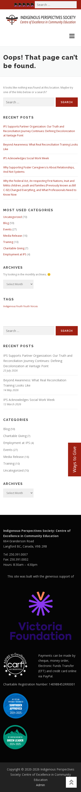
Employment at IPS (14, 254)
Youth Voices (30, 306)
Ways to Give (74, 459)
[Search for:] (56, 4)
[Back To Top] (71, 782)
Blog (6, 223)
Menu (71, 30)
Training (8, 242)
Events (7, 229)
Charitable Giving (13, 248)
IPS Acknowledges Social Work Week (26, 158)
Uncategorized (12, 217)
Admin (40, 785)
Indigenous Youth (13, 306)
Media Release (12, 236)
